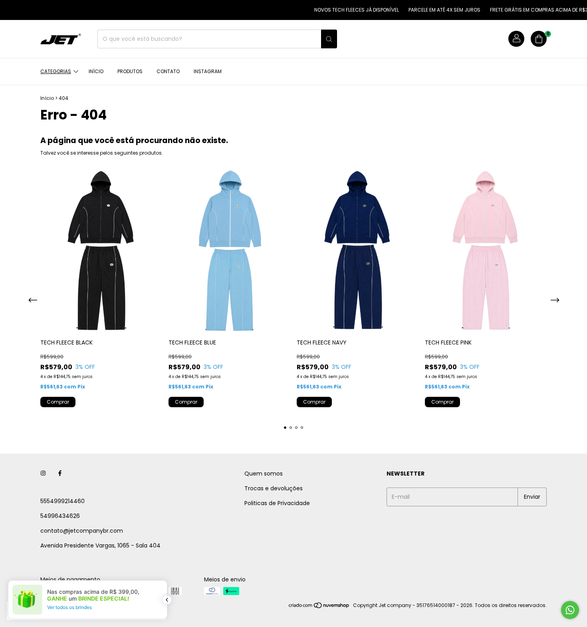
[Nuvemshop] (319, 607)
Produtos (130, 71)
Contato (168, 71)
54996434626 (60, 516)
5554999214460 (62, 501)
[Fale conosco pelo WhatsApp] (570, 610)
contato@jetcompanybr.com (81, 531)
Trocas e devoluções (273, 488)
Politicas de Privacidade (277, 503)
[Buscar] (329, 39)
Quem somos (263, 474)
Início (96, 71)
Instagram (208, 71)
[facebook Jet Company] (60, 474)
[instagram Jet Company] (43, 474)
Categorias (55, 71)
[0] (539, 39)
